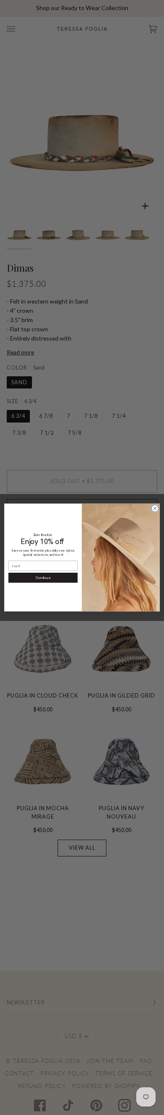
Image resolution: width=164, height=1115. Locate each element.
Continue (43, 577)
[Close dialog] (155, 508)
